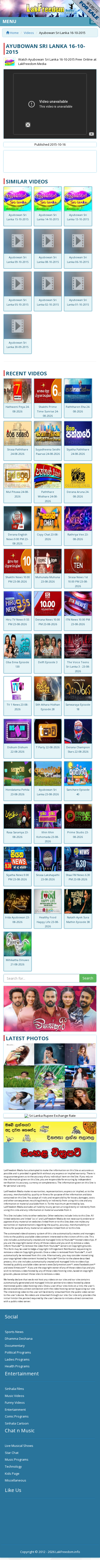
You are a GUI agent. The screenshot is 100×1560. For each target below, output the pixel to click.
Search (88, 978)
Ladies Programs (17, 1359)
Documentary (15, 1345)
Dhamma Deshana (19, 1338)
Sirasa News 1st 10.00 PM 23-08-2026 (78, 581)
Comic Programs (17, 1416)
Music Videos (14, 1396)
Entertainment (15, 1409)
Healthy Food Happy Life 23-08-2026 (48, 921)
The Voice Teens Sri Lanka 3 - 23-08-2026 (78, 666)
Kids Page (12, 1473)
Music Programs (16, 1459)
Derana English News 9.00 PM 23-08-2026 (17, 539)
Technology (13, 1466)
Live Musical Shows (19, 1445)
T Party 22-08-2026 (47, 747)
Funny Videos (15, 1402)
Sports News (14, 1332)
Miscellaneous (15, 1480)
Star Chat (11, 1452)
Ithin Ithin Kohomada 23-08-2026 (47, 836)
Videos (29, 33)
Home (14, 33)
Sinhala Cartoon (17, 1423)
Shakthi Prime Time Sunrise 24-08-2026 (48, 411)
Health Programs (17, 1366)
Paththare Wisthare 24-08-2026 (48, 496)
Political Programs (18, 1352)
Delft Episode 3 (48, 662)
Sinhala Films (14, 1389)
